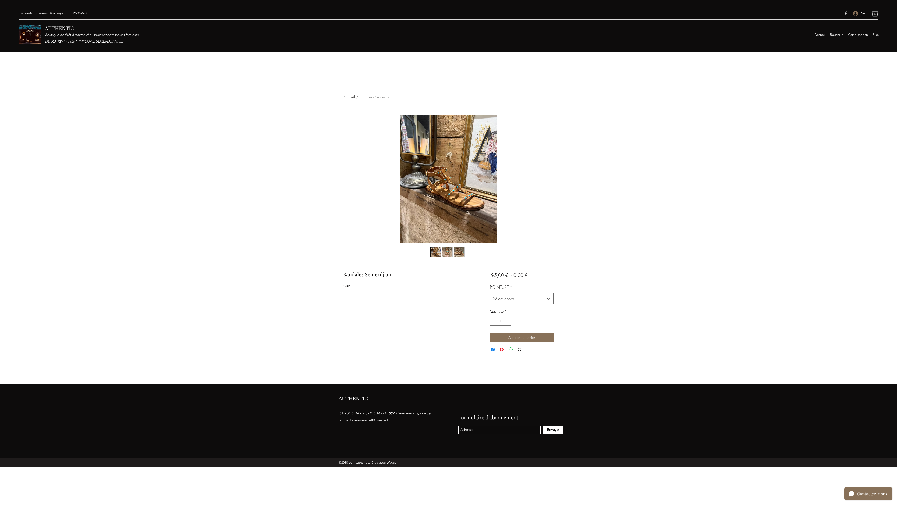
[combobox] (522, 299)
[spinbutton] (500, 321)
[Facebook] (846, 13)
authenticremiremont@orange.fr (42, 13)
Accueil (349, 97)
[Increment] (507, 321)
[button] (875, 13)
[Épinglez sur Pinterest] (502, 349)
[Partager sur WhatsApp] (510, 349)
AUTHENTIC (59, 28)
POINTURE (501, 287)
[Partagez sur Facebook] (493, 349)
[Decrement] (494, 321)
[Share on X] (519, 349)
